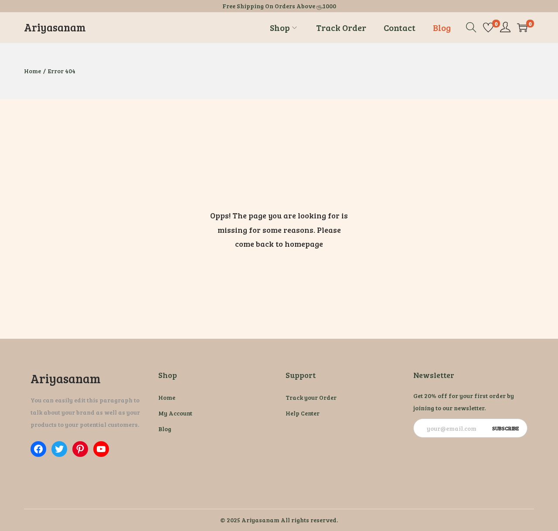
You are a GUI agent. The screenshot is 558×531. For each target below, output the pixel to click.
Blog (164, 429)
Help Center (303, 413)
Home (32, 71)
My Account (175, 413)
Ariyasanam (55, 27)
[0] (488, 27)
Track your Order (311, 397)
